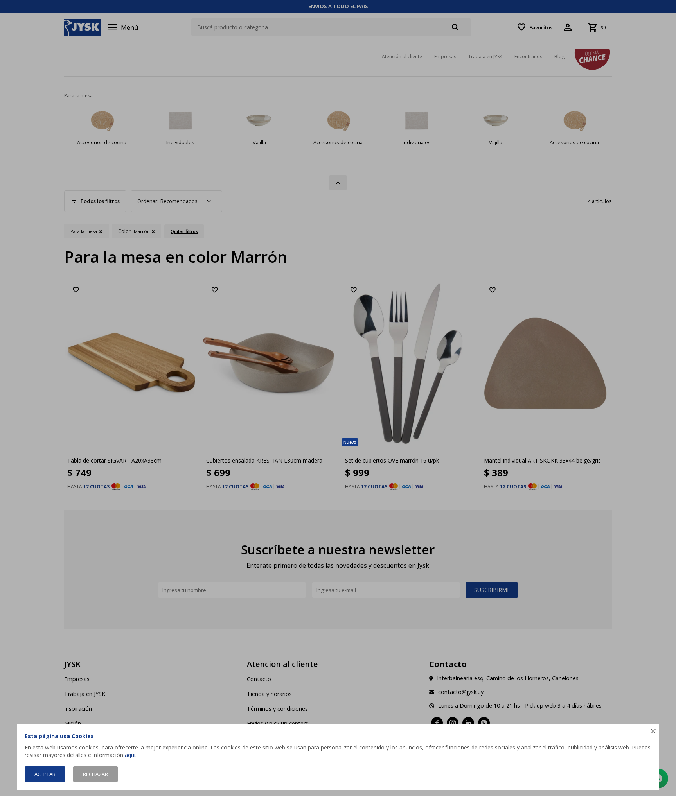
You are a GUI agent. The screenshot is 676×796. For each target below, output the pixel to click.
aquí (130, 754)
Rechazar (95, 774)
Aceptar (45, 774)
